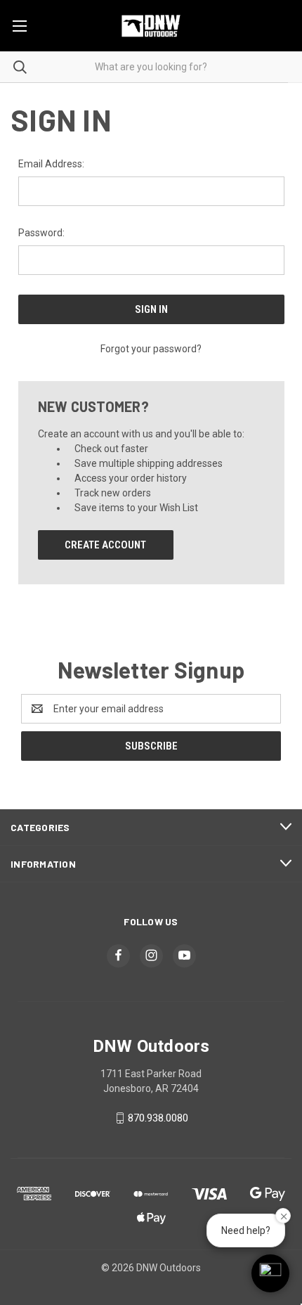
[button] (270, 1273)
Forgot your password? (151, 348)
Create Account (105, 545)
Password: (41, 232)
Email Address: (51, 163)
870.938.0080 (158, 1118)
